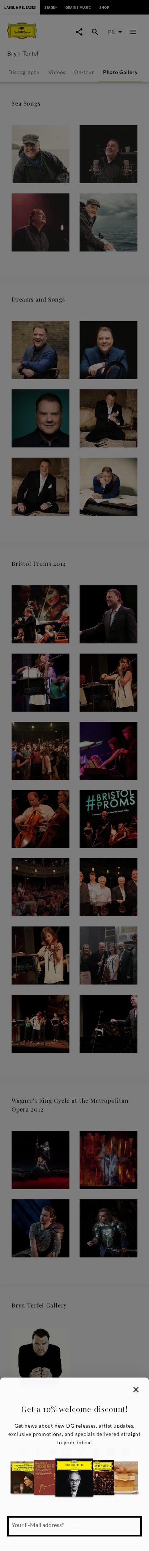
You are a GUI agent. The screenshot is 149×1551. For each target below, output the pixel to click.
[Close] (136, 1389)
